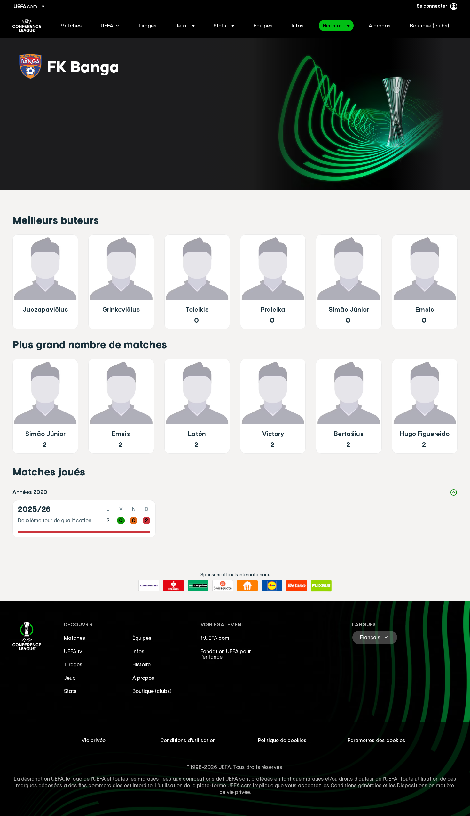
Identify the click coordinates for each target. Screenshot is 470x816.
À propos (143, 678)
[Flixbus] (321, 586)
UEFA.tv (73, 651)
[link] (71, 26)
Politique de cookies (282, 740)
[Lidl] (272, 586)
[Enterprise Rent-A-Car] (198, 586)
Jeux (69, 678)
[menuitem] (72, 26)
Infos (138, 651)
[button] (185, 26)
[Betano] (296, 586)
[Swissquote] (222, 586)
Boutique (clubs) (152, 691)
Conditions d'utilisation (188, 740)
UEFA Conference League (26, 25)
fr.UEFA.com (214, 638)
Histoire (141, 664)
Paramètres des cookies (376, 740)
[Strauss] (173, 586)
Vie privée (94, 740)
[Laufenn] (148, 586)
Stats (70, 691)
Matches (74, 638)
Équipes (142, 638)
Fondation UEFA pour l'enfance (225, 654)
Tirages (73, 664)
